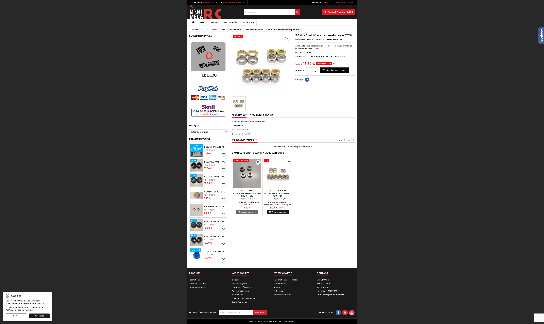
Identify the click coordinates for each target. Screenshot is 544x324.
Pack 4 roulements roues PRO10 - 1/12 (247, 194)
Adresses (278, 291)
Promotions (194, 280)
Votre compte (283, 273)
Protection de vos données (244, 298)
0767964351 (207, 2)
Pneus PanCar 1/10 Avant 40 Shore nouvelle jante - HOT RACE (215, 221)
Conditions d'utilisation (242, 287)
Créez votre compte (344, 2)
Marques (194, 125)
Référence (300, 40)
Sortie (16, 316)
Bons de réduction (282, 294)
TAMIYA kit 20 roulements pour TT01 (278, 194)
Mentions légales (239, 283)
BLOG (203, 22)
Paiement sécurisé (240, 291)
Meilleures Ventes (200, 139)
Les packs (248, 22)
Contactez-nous (239, 302)
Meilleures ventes (197, 287)
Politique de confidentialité (19, 310)
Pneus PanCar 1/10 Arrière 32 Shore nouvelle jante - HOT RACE (215, 236)
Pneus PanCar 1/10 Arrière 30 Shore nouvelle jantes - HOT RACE (215, 162)
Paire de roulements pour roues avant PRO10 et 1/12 (215, 207)
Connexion (326, 2)
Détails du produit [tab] (261, 115)
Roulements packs (200, 35)
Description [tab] (239, 115)
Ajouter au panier (334, 70)
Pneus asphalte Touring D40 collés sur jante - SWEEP (215, 147)
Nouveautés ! (231, 22)
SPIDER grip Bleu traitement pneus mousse (215, 251)
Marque (331, 40)
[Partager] (307, 80)
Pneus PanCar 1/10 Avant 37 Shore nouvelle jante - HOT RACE (215, 177)
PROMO (215, 22)
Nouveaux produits (197, 283)
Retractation (237, 294)
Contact (322, 273)
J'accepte (39, 316)
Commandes (280, 283)
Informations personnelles (286, 280)
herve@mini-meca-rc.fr (235, 2)
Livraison (236, 280)
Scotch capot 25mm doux (215, 192)
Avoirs (277, 287)
